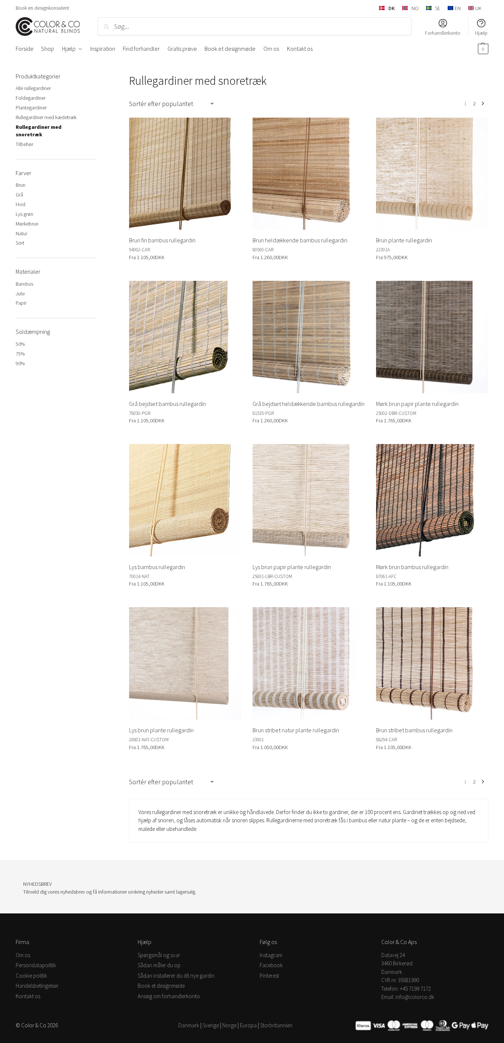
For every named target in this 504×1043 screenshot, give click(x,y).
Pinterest (269, 975)
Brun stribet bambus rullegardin (414, 730)
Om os (23, 955)
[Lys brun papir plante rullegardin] (309, 500)
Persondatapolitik (36, 965)
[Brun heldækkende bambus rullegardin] (309, 174)
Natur (21, 233)
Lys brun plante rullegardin (161, 730)
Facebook (271, 965)
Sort (20, 242)
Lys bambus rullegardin (157, 567)
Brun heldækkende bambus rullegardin (300, 240)
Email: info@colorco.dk (407, 996)
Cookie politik (31, 975)
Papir (21, 302)
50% (20, 344)
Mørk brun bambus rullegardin (412, 567)
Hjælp (481, 33)
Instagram (271, 955)
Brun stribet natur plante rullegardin (296, 730)
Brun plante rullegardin (404, 240)
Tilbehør (24, 144)
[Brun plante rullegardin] (432, 174)
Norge (229, 1025)
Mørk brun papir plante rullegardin (417, 403)
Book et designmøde (161, 985)
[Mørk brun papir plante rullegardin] (432, 337)
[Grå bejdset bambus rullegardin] (185, 337)
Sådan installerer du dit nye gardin (176, 975)
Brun (20, 184)
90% (20, 363)
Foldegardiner (31, 97)
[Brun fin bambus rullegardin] (185, 174)
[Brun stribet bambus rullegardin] (432, 663)
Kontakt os (28, 996)
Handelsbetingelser (37, 985)
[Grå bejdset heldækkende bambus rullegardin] (309, 337)
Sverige (211, 1025)
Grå (19, 194)
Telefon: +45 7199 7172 (406, 988)
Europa (248, 1025)
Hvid (20, 204)
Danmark (188, 1025)
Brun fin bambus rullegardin (162, 240)
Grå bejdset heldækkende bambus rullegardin (308, 403)
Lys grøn (24, 214)
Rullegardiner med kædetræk (46, 117)
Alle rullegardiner (33, 88)
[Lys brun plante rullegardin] (185, 663)
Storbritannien (276, 1025)
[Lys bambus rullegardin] (185, 500)
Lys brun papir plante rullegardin (292, 567)
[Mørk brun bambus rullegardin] (432, 500)
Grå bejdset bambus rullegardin (167, 403)
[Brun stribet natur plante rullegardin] (309, 663)
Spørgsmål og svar (159, 955)
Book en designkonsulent (42, 7)
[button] (482, 48)
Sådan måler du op (159, 965)
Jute (20, 293)
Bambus (24, 283)
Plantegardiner (31, 107)
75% (20, 353)
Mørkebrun (27, 223)
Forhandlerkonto (442, 33)
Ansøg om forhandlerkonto (169, 996)
